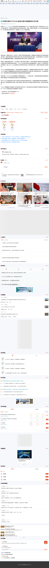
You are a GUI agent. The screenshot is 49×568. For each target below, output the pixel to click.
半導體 (4, 479)
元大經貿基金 (3, 422)
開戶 (47, 415)
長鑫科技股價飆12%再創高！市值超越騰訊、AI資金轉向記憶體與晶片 (13, 138)
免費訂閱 (45, 549)
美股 (10, 1)
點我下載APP (12, 93)
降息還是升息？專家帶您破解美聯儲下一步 (10, 91)
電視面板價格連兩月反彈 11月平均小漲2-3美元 (34, 174)
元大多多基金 (3, 427)
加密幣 (23, 1)
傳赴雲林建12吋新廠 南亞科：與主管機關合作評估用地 (10, 142)
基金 (16, 1)
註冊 (47, 1)
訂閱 (31, 1)
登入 (46, 1)
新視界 (37, 3)
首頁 (4, 1)
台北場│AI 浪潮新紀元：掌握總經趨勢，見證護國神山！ (15, 359)
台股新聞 (5, 18)
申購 (47, 419)
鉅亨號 (29, 1)
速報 (17, 3)
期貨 (25, 3)
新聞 (6, 1)
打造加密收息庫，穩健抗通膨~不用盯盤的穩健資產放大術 (14, 363)
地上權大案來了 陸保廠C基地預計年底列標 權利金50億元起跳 (10, 175)
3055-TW (6, 26)
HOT (5, 359)
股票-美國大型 (6, 416)
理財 (34, 3)
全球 (20, 1)
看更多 (46, 148)
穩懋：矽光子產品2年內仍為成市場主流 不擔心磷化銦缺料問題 (24, 193)
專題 (40, 3)
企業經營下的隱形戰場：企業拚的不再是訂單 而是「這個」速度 (7, 193)
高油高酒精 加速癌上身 (5, 205)
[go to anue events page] (43, 1)
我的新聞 (46, 3)
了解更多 (46, 118)
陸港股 (13, 1)
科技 (6, 3)
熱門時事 (13, 3)
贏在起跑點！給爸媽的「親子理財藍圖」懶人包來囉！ (15, 112)
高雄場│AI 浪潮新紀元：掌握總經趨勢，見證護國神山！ (15, 368)
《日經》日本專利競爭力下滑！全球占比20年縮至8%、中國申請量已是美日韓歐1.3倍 (16, 136)
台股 (8, 1)
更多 (47, 411)
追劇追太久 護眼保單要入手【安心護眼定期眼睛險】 (41, 206)
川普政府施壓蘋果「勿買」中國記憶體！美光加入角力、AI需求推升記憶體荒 (14, 140)
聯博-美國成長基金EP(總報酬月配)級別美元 (8, 414)
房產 (31, 3)
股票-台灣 (5, 420)
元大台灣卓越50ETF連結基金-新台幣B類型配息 (9, 418)
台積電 (4, 476)
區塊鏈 (28, 3)
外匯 (18, 1)
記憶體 (4, 473)
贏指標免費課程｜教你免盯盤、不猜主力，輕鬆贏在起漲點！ (16, 373)
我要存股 (46, 112)
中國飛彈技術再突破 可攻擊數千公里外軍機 (41, 193)
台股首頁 (42, 112)
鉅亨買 (26, 1)
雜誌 (43, 3)
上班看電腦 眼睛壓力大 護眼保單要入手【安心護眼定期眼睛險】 (24, 206)
